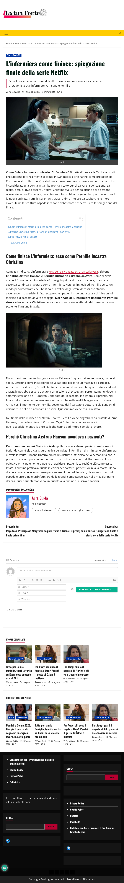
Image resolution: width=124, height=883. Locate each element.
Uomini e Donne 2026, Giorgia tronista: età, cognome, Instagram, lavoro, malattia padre (18, 731)
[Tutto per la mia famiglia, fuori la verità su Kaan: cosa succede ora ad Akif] (19, 654)
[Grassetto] (20, 580)
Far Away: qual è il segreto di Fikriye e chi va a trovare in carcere (76, 670)
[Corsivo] (24, 580)
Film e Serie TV (14, 55)
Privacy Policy (16, 776)
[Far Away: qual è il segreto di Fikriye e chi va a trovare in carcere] (76, 654)
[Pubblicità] (62, 872)
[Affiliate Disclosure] (67, 872)
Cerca (9, 818)
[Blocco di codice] (49, 580)
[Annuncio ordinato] (37, 580)
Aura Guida (14, 91)
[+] (62, 580)
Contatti (74, 816)
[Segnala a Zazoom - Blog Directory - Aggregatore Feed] (8, 840)
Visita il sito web (44, 510)
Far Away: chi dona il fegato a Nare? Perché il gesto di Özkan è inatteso (47, 672)
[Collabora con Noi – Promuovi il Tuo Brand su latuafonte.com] (57, 872)
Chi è (11, 717)
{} (58, 580)
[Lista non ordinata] (41, 580)
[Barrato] (33, 580)
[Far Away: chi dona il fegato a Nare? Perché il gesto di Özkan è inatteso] (47, 654)
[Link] (54, 580)
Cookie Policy (16, 770)
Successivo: (90, 530)
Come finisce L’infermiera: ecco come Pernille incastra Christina (46, 226)
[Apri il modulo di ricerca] (120, 33)
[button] (6, 33)
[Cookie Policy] (72, 872)
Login (114, 560)
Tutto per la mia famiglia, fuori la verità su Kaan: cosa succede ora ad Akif (19, 672)
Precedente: (33, 530)
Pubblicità (15, 782)
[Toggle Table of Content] (78, 218)
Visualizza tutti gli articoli (76, 510)
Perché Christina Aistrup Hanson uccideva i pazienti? (40, 232)
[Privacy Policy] (51, 872)
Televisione (21, 717)
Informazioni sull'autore (24, 236)
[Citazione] (45, 580)
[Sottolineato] (28, 580)
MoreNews (73, 879)
